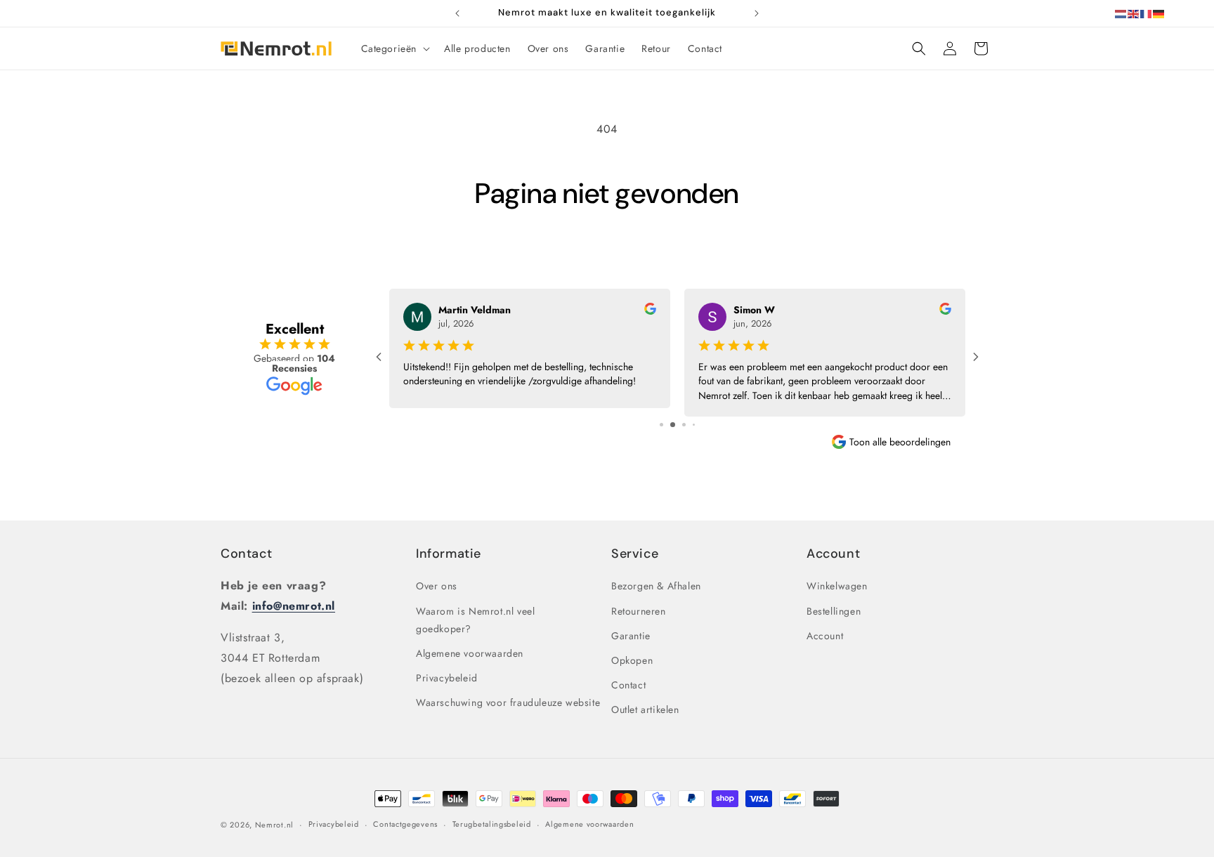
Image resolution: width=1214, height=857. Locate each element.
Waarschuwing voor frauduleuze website (508, 702)
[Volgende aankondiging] (756, 13)
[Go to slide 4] (694, 425)
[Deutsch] (1159, 13)
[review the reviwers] (650, 311)
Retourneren (638, 611)
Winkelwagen (837, 586)
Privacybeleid (447, 678)
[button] (394, 48)
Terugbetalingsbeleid (491, 824)
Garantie (631, 636)
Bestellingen (834, 611)
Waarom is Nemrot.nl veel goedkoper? (475, 620)
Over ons (436, 586)
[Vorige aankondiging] (457, 13)
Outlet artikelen (645, 709)
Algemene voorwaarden (469, 653)
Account (825, 636)
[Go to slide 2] (672, 424)
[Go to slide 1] (661, 424)
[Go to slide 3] (684, 424)
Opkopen (632, 660)
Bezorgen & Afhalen (656, 586)
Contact (246, 553)
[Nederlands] (1121, 13)
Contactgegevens (405, 824)
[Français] (1146, 13)
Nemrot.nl (274, 824)
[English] (1134, 13)
